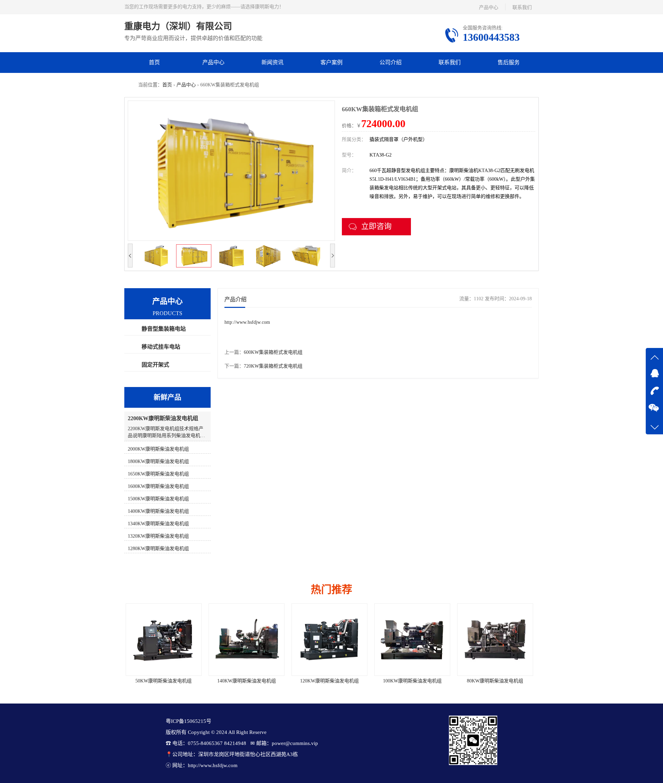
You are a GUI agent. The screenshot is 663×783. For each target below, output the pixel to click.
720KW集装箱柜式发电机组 (273, 366)
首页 (154, 62)
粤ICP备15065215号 (188, 721)
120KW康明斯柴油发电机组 (248, 680)
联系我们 (522, 7)
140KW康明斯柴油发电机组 (165, 680)
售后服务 (509, 62)
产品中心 (488, 7)
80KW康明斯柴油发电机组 (414, 680)
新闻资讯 (272, 62)
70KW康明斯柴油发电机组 (497, 680)
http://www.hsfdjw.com (247, 322)
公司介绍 (390, 62)
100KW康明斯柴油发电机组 (331, 680)
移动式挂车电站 (161, 347)
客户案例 (331, 62)
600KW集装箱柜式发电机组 (273, 352)
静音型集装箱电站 (164, 329)
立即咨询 (376, 226)
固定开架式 (155, 365)
